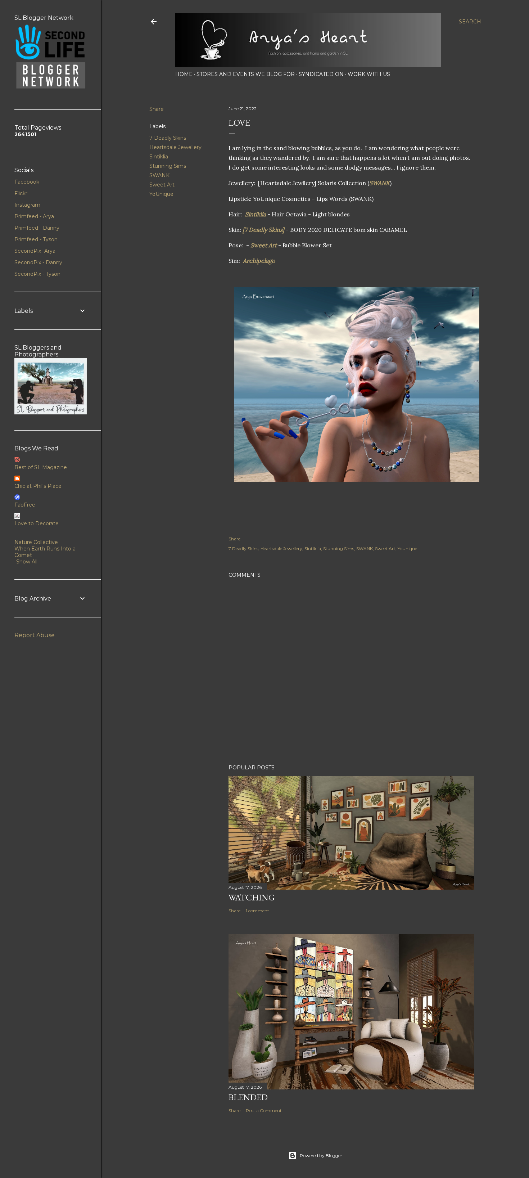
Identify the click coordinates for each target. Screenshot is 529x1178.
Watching (252, 897)
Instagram (27, 205)
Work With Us (369, 74)
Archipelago (259, 260)
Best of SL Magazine (40, 467)
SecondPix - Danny (38, 262)
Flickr (20, 193)
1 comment (257, 910)
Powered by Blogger (321, 1155)
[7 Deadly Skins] (264, 229)
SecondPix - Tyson (37, 274)
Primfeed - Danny (36, 228)
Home (184, 74)
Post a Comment (264, 1110)
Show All (26, 561)
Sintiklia (158, 156)
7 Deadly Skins (167, 138)
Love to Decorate (36, 523)
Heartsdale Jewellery (175, 147)
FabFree (24, 505)
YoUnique (161, 194)
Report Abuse (34, 635)
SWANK (159, 175)
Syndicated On (321, 74)
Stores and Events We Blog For (245, 74)
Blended (248, 1097)
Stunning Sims (167, 166)
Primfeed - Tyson (36, 239)
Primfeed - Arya (34, 216)
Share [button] (156, 109)
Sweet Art (162, 184)
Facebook (26, 182)
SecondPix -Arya (34, 251)
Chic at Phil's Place (38, 486)
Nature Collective (36, 542)
